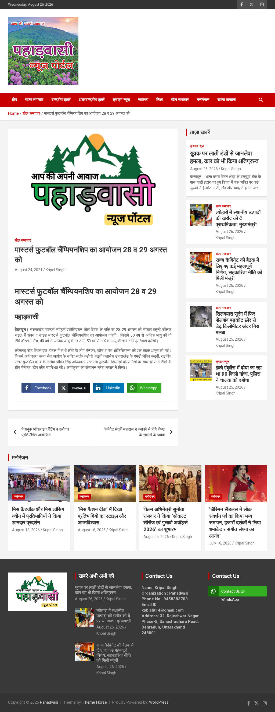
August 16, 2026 (92, 530)
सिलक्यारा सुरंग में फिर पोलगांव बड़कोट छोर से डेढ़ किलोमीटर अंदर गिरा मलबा (237, 323)
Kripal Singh (56, 270)
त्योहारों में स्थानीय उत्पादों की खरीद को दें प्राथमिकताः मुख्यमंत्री (238, 218)
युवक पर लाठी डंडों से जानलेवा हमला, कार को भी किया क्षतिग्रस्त (103, 590)
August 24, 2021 (28, 270)
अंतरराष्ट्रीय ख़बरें (92, 99)
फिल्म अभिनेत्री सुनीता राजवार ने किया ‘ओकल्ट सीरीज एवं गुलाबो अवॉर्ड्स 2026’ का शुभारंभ (165, 519)
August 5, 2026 (156, 537)
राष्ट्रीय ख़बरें (61, 99)
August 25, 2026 (229, 339)
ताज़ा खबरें (200, 132)
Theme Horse (95, 702)
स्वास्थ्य (143, 99)
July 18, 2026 (220, 543)
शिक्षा (159, 99)
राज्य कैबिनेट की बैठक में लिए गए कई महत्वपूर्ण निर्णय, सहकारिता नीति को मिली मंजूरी (239, 269)
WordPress (159, 702)
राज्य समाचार (34, 99)
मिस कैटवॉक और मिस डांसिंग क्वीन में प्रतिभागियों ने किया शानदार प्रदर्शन (38, 516)
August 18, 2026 (26, 530)
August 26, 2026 (204, 169)
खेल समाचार (180, 99)
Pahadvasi (49, 702)
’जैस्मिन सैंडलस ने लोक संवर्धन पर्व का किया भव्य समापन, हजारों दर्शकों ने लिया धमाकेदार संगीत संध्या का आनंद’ (235, 522)
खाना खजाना (227, 99)
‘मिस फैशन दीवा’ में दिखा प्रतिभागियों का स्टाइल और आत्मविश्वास (102, 516)
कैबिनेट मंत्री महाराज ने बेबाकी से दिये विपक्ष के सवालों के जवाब (134, 432)
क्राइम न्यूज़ (121, 99)
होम (14, 99)
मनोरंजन (203, 99)
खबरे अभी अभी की (96, 576)
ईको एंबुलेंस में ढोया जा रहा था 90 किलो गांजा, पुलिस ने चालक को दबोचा (239, 374)
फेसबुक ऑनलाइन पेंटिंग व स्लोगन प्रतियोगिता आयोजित (45, 432)
